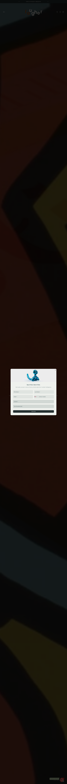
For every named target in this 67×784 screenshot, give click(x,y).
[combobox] (36, 397)
